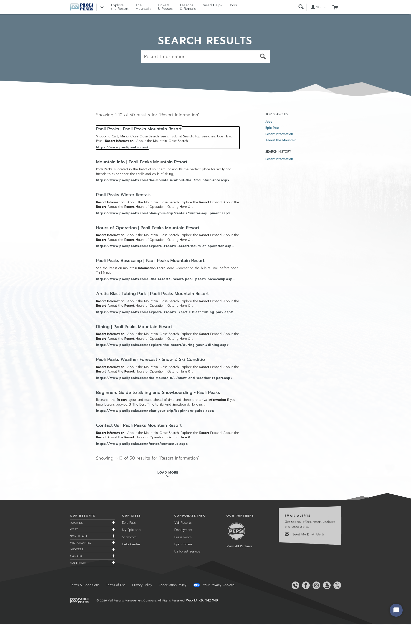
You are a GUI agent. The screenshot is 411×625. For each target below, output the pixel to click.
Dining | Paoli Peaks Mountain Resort (134, 326)
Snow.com (129, 537)
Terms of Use (116, 585)
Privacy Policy (142, 585)
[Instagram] (315, 585)
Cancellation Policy (172, 585)
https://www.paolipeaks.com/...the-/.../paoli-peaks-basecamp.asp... (165, 279)
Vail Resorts (182, 522)
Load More (167, 472)
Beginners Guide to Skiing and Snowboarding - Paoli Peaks (158, 392)
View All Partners (239, 546)
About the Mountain (280, 140)
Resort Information (279, 134)
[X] (336, 585)
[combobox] (205, 56)
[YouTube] (326, 585)
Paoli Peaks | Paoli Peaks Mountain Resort (139, 129)
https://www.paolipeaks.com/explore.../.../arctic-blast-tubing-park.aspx (164, 312)
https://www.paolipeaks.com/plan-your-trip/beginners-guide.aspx (155, 410)
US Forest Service (187, 551)
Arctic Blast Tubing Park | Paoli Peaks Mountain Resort (152, 293)
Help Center (131, 544)
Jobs (233, 5)
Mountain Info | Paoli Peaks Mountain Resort (141, 162)
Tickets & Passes (165, 7)
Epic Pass (272, 128)
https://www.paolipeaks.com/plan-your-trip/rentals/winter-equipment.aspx (163, 213)
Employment (183, 530)
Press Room (182, 537)
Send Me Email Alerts (307, 534)
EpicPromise (183, 544)
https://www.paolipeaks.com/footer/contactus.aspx (142, 443)
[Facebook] (305, 585)
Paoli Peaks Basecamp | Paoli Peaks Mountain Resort (150, 260)
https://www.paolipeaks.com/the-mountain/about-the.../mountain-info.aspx (163, 180)
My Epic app (131, 530)
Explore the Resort (119, 7)
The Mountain (143, 7)
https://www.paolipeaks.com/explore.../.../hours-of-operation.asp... (165, 245)
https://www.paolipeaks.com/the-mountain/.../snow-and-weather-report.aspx (164, 377)
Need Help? (212, 5)
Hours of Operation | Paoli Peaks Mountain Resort (147, 228)
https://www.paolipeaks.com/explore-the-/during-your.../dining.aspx (162, 344)
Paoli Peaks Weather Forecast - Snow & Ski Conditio (150, 359)
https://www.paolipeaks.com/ (122, 147)
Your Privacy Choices (218, 585)
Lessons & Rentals (188, 7)
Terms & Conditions (84, 585)
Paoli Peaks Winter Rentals (123, 195)
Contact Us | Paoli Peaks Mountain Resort (139, 425)
